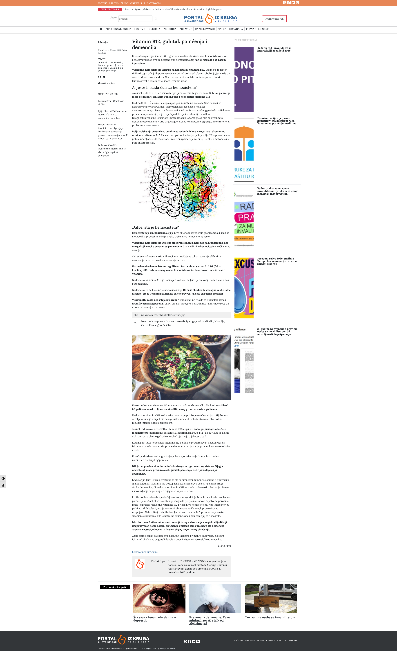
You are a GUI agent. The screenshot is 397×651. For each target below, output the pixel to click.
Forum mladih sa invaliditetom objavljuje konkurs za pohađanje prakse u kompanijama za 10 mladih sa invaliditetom (113, 131)
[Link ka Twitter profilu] (293, 2)
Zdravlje (186, 28)
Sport (222, 28)
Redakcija (102, 53)
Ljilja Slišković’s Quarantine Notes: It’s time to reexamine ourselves (113, 114)
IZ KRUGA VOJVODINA (151, 3)
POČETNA (102, 3)
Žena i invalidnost (118, 28)
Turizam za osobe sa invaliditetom (270, 617)
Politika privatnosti (149, 648)
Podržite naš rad (274, 18)
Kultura (154, 28)
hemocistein (116, 62)
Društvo (139, 28)
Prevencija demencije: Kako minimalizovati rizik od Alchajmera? (209, 620)
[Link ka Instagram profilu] (284, 2)
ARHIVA (124, 3)
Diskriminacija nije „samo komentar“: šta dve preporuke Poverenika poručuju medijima (276, 120)
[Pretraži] (156, 19)
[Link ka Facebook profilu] (289, 2)
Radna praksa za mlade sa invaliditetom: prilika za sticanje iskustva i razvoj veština (277, 191)
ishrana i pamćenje (107, 65)
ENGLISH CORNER (110, 9)
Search (114, 17)
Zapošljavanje (205, 28)
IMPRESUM (114, 3)
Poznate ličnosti (257, 28)
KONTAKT (134, 3)
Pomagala (236, 28)
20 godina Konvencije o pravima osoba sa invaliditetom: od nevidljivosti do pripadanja (277, 331)
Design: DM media (167, 648)
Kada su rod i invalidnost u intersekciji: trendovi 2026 (274, 49)
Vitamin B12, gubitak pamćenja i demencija (169, 44)
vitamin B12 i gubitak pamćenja (110, 69)
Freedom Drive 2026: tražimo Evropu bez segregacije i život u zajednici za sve (277, 261)
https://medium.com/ (145, 551)
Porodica (169, 28)
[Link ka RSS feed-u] (297, 2)
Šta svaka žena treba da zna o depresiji (154, 618)
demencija (103, 62)
